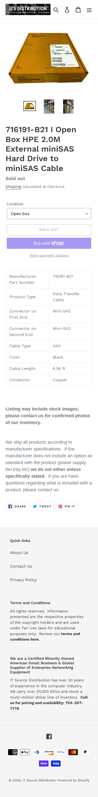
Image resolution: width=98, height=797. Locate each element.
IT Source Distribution (39, 780)
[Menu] (89, 9)
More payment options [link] (49, 255)
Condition (15, 204)
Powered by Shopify (73, 780)
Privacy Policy (23, 579)
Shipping (13, 186)
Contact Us (21, 566)
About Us (19, 552)
